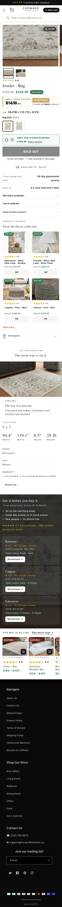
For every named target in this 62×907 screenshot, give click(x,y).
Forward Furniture (34, 899)
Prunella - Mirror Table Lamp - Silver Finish (44, 262)
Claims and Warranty (18, 742)
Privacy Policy (14, 720)
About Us (12, 698)
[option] (7, 126)
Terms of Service (16, 728)
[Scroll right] (56, 658)
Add (16, 272)
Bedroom (12, 786)
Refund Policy (14, 713)
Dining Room (14, 793)
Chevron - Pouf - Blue (44, 308)
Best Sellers (13, 771)
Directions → (15, 559)
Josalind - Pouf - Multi (15, 308)
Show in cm (10, 485)
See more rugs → (42, 632)
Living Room (14, 778)
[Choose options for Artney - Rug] (23, 652)
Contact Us (13, 705)
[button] (4, 10)
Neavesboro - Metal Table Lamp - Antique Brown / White (14, 262)
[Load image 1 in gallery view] (8, 73)
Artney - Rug (10, 666)
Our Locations (14, 816)
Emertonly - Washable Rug (36, 668)
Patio (10, 808)
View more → (10, 327)
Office (10, 801)
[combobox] (31, 18)
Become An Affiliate (17, 750)
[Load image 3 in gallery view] (21, 73)
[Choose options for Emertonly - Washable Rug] (49, 652)
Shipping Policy (15, 735)
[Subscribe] (48, 860)
